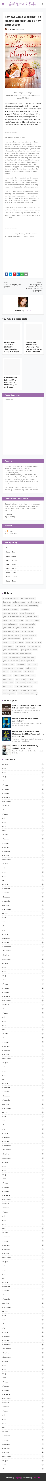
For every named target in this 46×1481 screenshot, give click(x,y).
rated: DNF (18, 686)
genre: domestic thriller (27, 624)
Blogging (18, 1477)
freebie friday (33, 606)
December (23, 797)
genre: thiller (21, 664)
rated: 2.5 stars (11, 560)
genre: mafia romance (33, 642)
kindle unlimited (31, 668)
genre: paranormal (34, 646)
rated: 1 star (10, 552)
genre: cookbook (32, 617)
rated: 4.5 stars (11, 577)
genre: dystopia (8, 628)
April (23, 781)
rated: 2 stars (11, 556)
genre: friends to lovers (11, 635)
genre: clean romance (27, 613)
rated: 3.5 (30, 679)
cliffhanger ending (19, 602)
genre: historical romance (11, 639)
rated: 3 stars (11, 564)
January (23, 793)
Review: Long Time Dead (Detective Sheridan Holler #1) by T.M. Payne (11, 347)
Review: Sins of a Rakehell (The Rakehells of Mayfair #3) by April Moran (11, 382)
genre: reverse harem (10, 653)
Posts (10, 531)
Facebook (8, 515)
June (23, 772)
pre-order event (16, 672)
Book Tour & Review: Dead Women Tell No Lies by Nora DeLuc (26, 706)
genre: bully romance (10, 613)
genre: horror (27, 639)
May (23, 777)
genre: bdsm (25, 609)
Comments (12, 533)
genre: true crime (9, 668)
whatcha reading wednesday (27, 694)
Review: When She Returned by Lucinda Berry (25, 719)
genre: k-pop (7, 642)
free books (23, 606)
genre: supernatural (27, 661)
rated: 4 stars (11, 573)
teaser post (32, 690)
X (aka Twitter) (10, 517)
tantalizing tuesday (19, 690)
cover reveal (7, 606)
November (23, 801)
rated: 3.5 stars (11, 568)
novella (5, 672)
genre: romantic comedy (11, 657)
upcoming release (9, 694)
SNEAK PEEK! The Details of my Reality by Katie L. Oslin (25, 747)
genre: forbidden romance (24, 631)
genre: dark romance (10, 624)
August (23, 764)
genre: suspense (8, 664)
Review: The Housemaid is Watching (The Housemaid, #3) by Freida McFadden (34, 347)
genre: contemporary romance (13, 617)
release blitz (28, 686)
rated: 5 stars (11, 581)
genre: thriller (32, 664)
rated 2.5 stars (28, 672)
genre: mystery (8, 646)
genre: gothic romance (28, 635)
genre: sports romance (11, 661)
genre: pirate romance (10, 650)
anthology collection (28, 598)
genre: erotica (8, 631)
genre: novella (20, 646)
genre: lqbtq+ (18, 642)
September (23, 810)
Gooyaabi (36, 1477)
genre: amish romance (10, 609)
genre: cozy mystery (32, 620)
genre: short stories (28, 657)
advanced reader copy (11, 598)
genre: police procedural (29, 650)
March (23, 785)
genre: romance (25, 653)
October (23, 806)
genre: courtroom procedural (13, 620)
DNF (7, 548)
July (23, 768)
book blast (6, 602)
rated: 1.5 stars (19, 675)
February (23, 789)
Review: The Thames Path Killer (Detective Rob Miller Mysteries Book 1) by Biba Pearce (28, 733)
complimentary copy (34, 602)
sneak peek (7, 690)
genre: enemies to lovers (24, 628)
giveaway (20, 668)
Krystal (12, 29)
